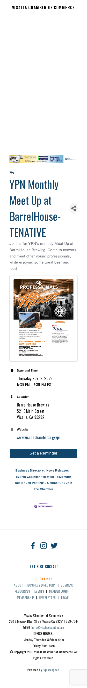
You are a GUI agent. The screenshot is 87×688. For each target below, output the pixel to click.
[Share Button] (74, 208)
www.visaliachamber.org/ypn (38, 437)
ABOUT (18, 585)
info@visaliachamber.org (48, 627)
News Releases (57, 470)
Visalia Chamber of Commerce (43, 8)
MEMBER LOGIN (58, 591)
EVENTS (39, 591)
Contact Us (55, 483)
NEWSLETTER (47, 597)
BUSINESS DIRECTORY (41, 585)
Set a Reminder (43, 453)
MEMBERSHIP (25, 597)
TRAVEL (65, 597)
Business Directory (29, 470)
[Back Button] (12, 173)
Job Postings (35, 483)
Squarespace (51, 669)
